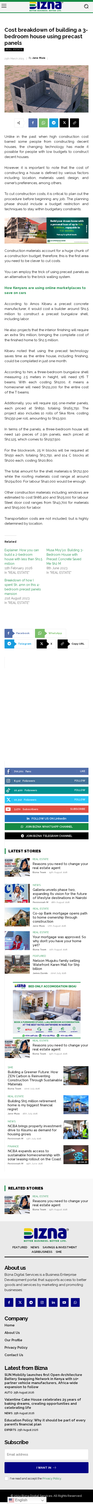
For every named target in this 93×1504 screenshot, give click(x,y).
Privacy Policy (51, 1478)
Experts (10, 1430)
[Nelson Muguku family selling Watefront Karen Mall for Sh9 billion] (17, 964)
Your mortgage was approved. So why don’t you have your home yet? (59, 941)
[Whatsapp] (75, 1302)
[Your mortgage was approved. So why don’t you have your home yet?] (17, 940)
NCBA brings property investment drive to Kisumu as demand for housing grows (35, 1130)
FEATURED (39, 956)
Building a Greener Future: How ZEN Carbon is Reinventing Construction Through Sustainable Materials (35, 1078)
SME (10, 1067)
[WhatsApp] (43, 122)
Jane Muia (38, 57)
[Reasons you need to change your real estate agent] (17, 867)
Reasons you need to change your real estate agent (60, 866)
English (20, 1500)
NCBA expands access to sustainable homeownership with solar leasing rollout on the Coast (34, 1155)
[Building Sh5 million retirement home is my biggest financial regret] (75, 1104)
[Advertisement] (46, 714)
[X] (64, 122)
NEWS (37, 885)
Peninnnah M (40, 902)
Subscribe (77, 809)
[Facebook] (32, 122)
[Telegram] (53, 122)
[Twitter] (20, 1302)
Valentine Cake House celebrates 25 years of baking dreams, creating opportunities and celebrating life (43, 1404)
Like (82, 771)
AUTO (8, 1392)
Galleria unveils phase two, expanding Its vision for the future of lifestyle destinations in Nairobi (60, 894)
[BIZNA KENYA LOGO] (46, 6)
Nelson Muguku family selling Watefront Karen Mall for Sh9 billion (56, 965)
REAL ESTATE (14, 49)
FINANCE (13, 1146)
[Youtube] (64, 1302)
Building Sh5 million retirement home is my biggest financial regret (32, 1105)
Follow (79, 780)
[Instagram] (42, 1302)
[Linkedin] (53, 1302)
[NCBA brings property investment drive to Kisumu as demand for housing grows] (75, 1129)
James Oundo (40, 973)
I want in (43, 1467)
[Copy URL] (74, 122)
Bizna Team (39, 872)
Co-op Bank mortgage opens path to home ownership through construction (60, 917)
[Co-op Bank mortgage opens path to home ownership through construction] (17, 917)
